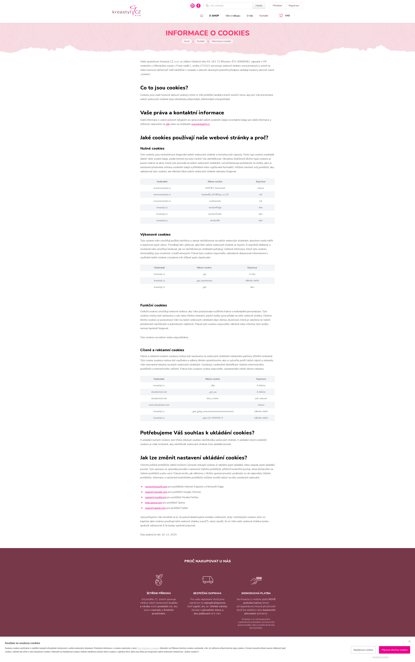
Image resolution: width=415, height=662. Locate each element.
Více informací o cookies (148, 648)
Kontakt (263, 15)
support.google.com (156, 492)
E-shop (214, 15)
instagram (192, 6)
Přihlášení (277, 5)
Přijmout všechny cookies (395, 650)
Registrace (294, 5)
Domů (201, 15)
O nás (250, 15)
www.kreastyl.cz (200, 124)
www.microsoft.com (156, 486)
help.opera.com (153, 502)
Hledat (259, 5)
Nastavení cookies (381, 657)
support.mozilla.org (155, 497)
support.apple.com (155, 508)
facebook (198, 6)
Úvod (186, 41)
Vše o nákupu (232, 15)
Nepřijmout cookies (363, 650)
